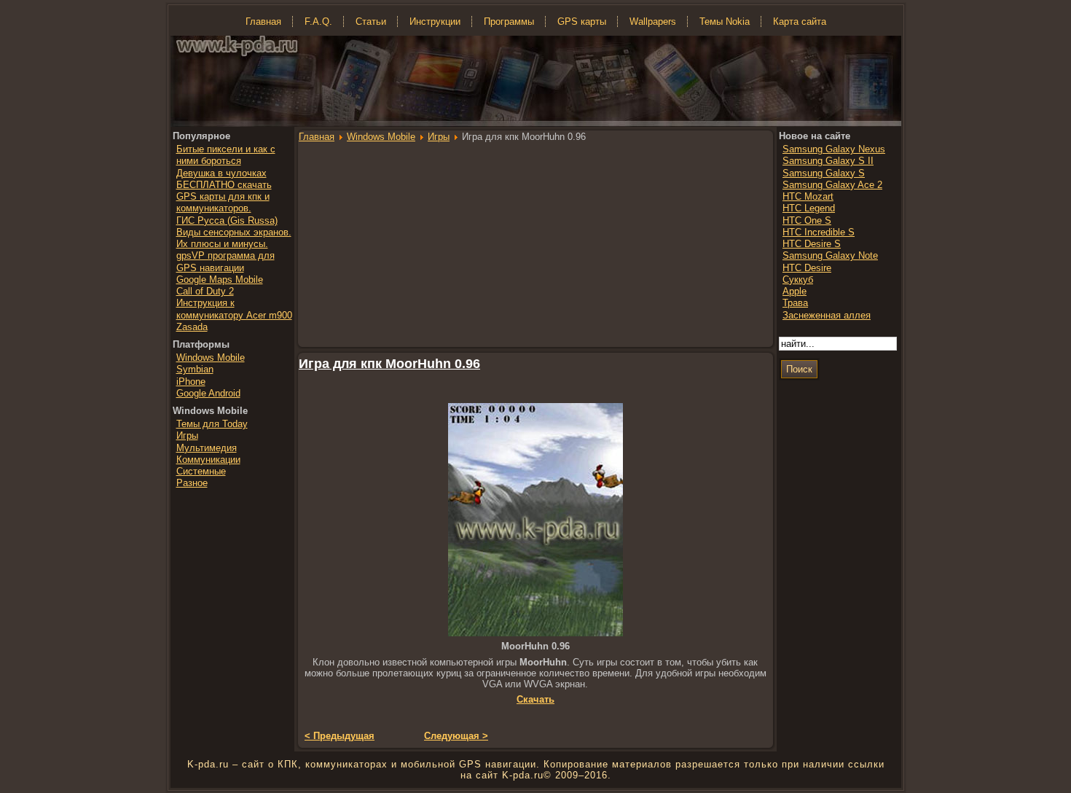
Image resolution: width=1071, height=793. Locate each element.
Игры (439, 136)
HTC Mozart (807, 196)
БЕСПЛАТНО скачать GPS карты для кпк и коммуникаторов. (224, 196)
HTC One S (806, 220)
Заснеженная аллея (826, 315)
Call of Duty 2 (205, 291)
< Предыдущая (339, 735)
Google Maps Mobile (219, 279)
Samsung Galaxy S (823, 173)
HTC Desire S (811, 243)
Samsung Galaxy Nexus (833, 149)
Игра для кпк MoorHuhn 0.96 (389, 363)
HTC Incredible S (818, 232)
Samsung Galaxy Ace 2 (832, 184)
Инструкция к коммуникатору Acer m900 (234, 308)
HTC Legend (808, 208)
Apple (794, 291)
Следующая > (456, 735)
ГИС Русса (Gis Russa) (227, 220)
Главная (316, 136)
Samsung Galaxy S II (828, 160)
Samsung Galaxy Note (830, 255)
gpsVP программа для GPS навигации (225, 261)
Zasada (192, 326)
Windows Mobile (381, 136)
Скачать (535, 699)
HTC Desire (806, 267)
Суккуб (797, 279)
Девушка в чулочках (221, 173)
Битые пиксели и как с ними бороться (225, 155)
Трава (795, 302)
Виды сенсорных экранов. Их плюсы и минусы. (233, 238)
